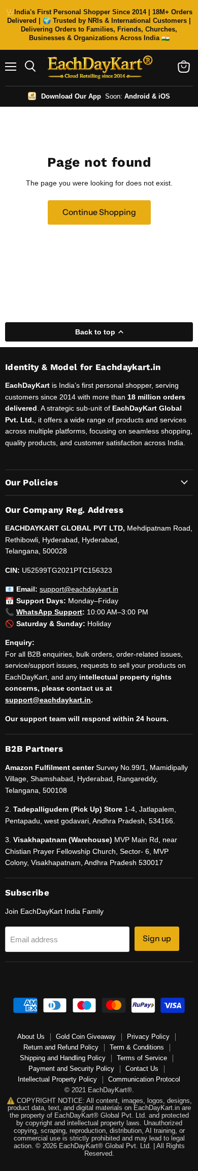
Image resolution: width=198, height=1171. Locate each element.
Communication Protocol (144, 1079)
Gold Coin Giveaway (86, 1036)
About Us (31, 1036)
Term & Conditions (137, 1047)
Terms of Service (142, 1058)
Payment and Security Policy (71, 1068)
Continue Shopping (99, 212)
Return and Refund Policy (60, 1047)
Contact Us (141, 1068)
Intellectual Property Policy (57, 1079)
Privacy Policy (148, 1036)
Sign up (157, 938)
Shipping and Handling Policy (63, 1058)
